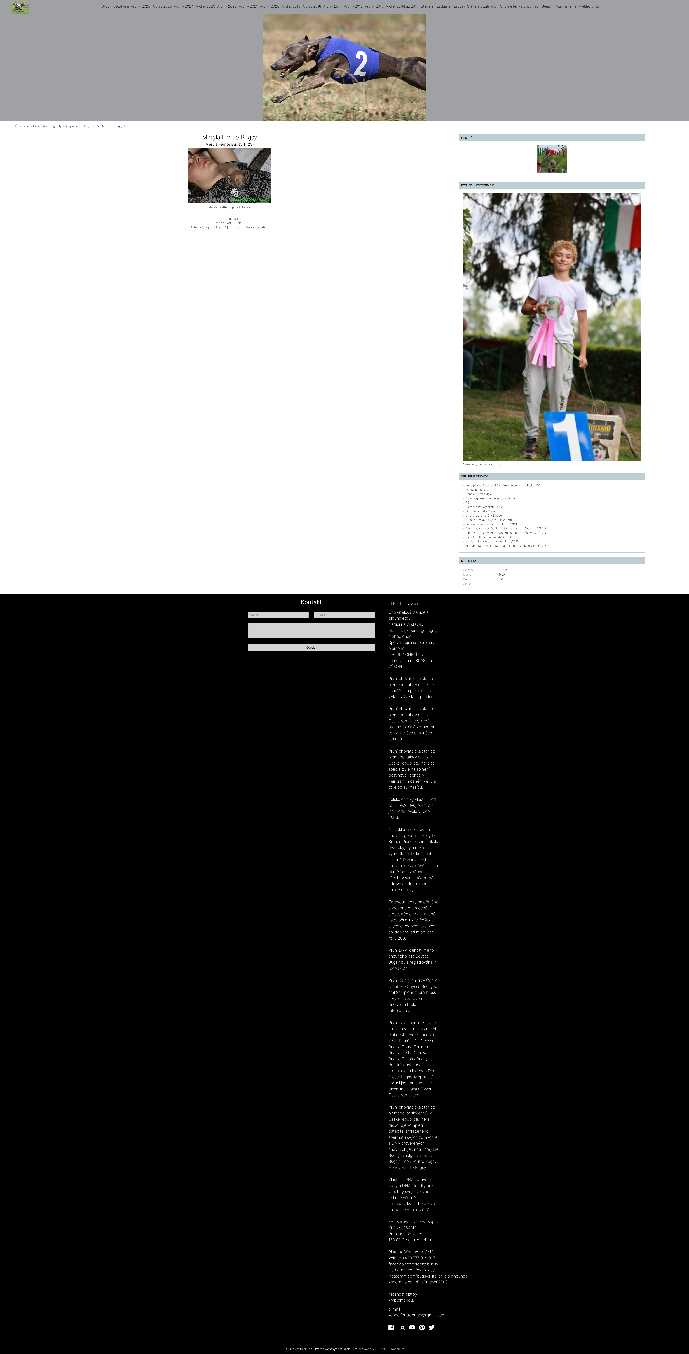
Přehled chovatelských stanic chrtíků (490, 520)
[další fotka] (326, 176)
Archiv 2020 (269, 6)
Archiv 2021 (248, 6)
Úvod (105, 6)
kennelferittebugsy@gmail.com (416, 1315)
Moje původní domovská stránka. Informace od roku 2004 (504, 485)
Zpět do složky (223, 223)
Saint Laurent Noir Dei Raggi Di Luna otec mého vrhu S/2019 (506, 528)
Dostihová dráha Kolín (480, 511)
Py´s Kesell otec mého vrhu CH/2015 (490, 537)
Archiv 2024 (183, 6)
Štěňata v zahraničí (482, 6)
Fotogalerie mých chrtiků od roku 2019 (491, 524)
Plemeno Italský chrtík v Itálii (485, 507)
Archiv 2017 (332, 6)
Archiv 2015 (374, 6)
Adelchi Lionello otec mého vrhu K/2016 (492, 541)
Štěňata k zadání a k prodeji (443, 6)
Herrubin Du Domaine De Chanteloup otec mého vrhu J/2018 (506, 545)
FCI (468, 502)
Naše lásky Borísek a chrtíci (481, 464)
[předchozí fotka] (133, 176)
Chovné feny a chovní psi (520, 6)
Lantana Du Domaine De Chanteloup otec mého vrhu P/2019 (506, 533)
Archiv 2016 (353, 6)
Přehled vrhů (589, 6)
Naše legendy (52, 126)
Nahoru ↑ (397, 1349)
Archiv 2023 (205, 6)
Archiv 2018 (312, 6)
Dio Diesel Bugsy (477, 489)
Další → (241, 223)
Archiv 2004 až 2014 (402, 6)
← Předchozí (229, 218)
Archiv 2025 (162, 6)
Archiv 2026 (140, 6)
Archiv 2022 (227, 6)
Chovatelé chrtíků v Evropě (484, 515)
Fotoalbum (120, 6)
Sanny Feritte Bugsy (479, 494)
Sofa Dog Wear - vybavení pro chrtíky (491, 498)
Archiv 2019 (291, 6)
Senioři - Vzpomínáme (559, 6)
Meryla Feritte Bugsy (78, 126)
